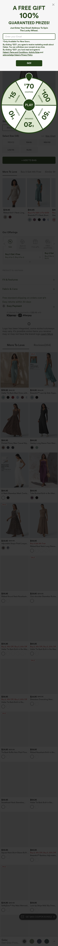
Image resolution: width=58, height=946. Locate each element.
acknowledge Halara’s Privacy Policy (17, 55)
